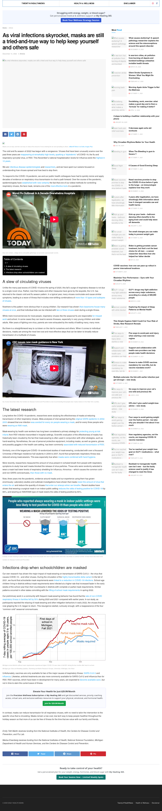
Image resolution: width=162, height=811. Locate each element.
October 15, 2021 (136, 208)
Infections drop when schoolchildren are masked (25, 272)
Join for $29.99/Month (54, 703)
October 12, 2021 (136, 238)
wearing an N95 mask (17, 425)
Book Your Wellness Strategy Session (81, 20)
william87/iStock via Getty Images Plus (81, 146)
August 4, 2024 (135, 313)
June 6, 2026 (134, 395)
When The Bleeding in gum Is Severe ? (142, 152)
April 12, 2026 (135, 110)
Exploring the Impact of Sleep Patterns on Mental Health (142, 308)
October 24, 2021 (136, 443)
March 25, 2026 (135, 67)
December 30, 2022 (137, 342)
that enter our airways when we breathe (62, 485)
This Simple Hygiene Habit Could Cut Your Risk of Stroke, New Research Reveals (136, 322)
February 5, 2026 (136, 458)
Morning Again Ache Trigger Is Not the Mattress (144, 88)
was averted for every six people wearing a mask (53, 422)
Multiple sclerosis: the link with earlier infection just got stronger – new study (136, 378)
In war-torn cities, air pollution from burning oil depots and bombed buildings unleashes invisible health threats (142, 59)
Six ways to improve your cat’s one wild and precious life (142, 390)
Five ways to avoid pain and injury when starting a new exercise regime (144, 336)
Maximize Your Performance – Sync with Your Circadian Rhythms (134, 279)
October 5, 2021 (121, 272)
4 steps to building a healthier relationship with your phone (136, 117)
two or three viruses (65, 309)
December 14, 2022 (10, 53)
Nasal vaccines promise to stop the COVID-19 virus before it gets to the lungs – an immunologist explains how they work (143, 183)
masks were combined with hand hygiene (76, 456)
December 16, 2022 (137, 409)
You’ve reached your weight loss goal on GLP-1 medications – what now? (144, 452)
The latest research (13, 269)
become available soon (90, 679)
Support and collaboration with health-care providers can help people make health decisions (142, 350)
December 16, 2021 (137, 356)
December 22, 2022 (137, 429)
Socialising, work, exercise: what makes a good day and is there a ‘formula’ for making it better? (143, 104)
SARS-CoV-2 (90, 673)
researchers (50, 166)
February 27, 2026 (136, 81)
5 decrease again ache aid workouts (140, 129)
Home (5, 28)
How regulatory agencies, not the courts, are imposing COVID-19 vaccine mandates (143, 437)
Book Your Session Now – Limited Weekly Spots (81, 777)
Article (11, 28)
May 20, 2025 (134, 260)
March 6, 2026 (135, 301)
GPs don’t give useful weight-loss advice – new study (143, 404)
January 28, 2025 (121, 122)
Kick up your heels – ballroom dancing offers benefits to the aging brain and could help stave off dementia (143, 218)
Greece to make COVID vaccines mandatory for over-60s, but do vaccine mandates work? (143, 365)
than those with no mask (41, 472)
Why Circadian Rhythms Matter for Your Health (134, 142)
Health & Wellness (84, 3)
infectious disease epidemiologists (24, 166)
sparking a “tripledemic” (66, 154)
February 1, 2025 (121, 327)
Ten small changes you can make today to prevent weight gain (143, 233)
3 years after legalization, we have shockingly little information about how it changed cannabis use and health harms (144, 200)
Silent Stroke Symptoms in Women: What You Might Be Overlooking (141, 75)
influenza (7, 676)
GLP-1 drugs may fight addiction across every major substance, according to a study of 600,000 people (143, 293)
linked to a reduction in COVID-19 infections (73, 580)
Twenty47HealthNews (33, 3)
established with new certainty (35, 182)
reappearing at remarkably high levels (38, 154)
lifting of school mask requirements (64, 590)
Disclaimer (129, 3)
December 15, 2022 (137, 49)
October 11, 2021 (136, 93)
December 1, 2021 (136, 371)
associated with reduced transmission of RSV (84, 444)
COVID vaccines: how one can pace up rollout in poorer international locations (135, 267)
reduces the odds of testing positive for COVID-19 (81, 488)
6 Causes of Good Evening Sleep (143, 165)
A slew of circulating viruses (17, 266)
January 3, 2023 (136, 226)
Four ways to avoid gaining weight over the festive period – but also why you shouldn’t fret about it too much (144, 421)
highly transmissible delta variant (77, 576)
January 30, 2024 (136, 475)
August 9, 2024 (120, 284)
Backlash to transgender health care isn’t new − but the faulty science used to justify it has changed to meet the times (142, 467)
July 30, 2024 (119, 145)
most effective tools (59, 185)
